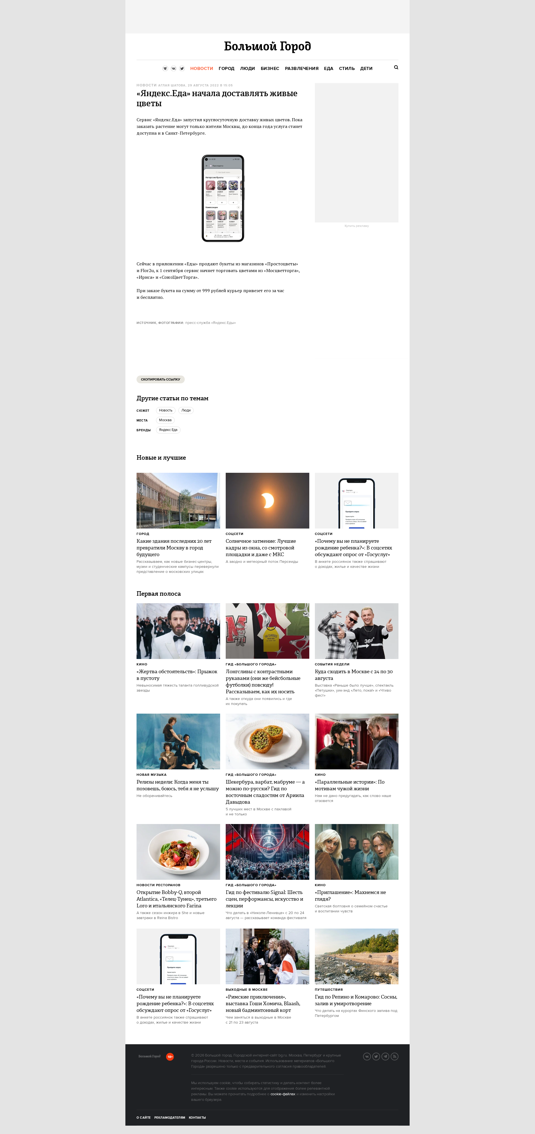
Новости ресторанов (159, 885)
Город (143, 534)
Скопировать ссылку (160, 379)
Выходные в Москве (247, 990)
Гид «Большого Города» (251, 664)
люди (186, 410)
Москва (165, 420)
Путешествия (329, 990)
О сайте (144, 1118)
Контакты (197, 1118)
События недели (332, 664)
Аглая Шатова (172, 86)
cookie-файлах (283, 1094)
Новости (147, 85)
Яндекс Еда (168, 430)
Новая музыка (152, 775)
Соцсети (235, 534)
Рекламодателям (169, 1118)
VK (370, 1055)
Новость (165, 410)
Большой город (149, 1057)
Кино (142, 664)
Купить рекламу (357, 226)
